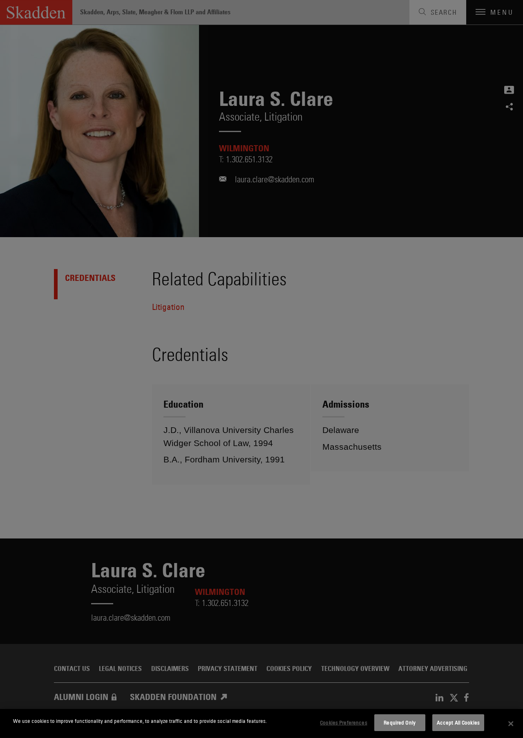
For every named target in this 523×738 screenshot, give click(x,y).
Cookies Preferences (343, 722)
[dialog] (261, 723)
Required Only (400, 722)
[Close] (510, 723)
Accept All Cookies (458, 722)
